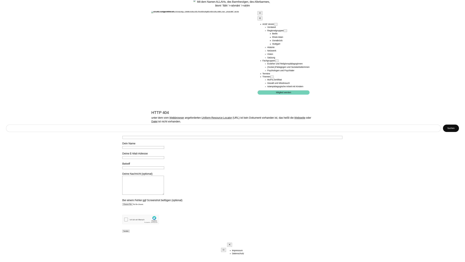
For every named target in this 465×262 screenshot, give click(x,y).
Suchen (451, 128)
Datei (154, 121)
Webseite (299, 117)
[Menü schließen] (260, 18)
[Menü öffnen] (260, 13)
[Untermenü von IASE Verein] (275, 24)
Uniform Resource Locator (217, 117)
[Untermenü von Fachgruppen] (277, 61)
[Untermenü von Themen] (272, 77)
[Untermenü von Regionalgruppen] (285, 30)
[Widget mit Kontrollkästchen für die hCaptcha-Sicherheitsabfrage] (140, 219)
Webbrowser (176, 117)
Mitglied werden (283, 92)
